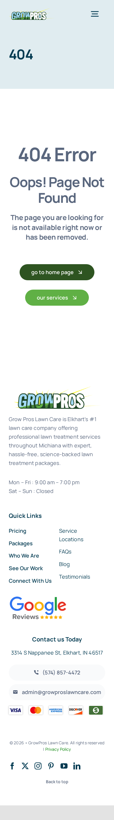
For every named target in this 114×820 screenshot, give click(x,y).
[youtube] (64, 765)
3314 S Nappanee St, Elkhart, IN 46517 (57, 652)
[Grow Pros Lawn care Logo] (32, 10)
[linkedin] (76, 765)
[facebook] (12, 765)
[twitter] (25, 765)
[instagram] (38, 765)
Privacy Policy (58, 749)
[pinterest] (50, 765)
